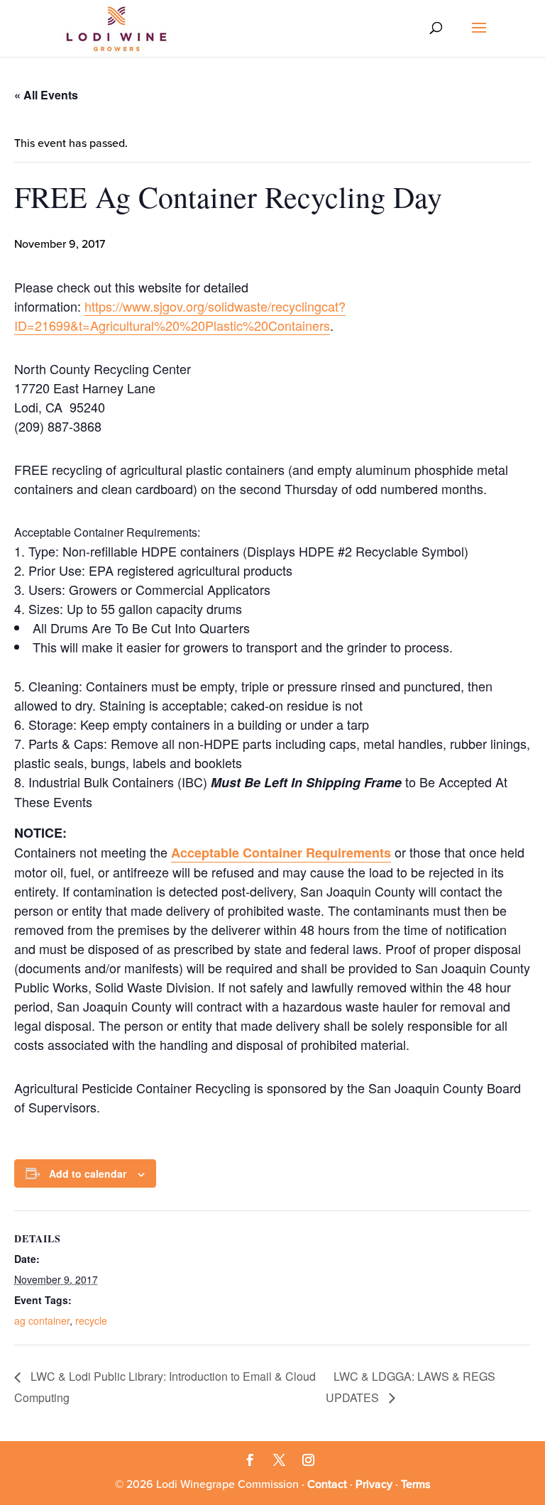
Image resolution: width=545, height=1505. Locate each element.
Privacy (374, 1484)
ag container (42, 1320)
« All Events (46, 95)
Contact (327, 1484)
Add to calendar (87, 1173)
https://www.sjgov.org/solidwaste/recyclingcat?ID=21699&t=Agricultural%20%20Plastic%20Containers (180, 315)
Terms (415, 1484)
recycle (91, 1320)
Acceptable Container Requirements (281, 852)
